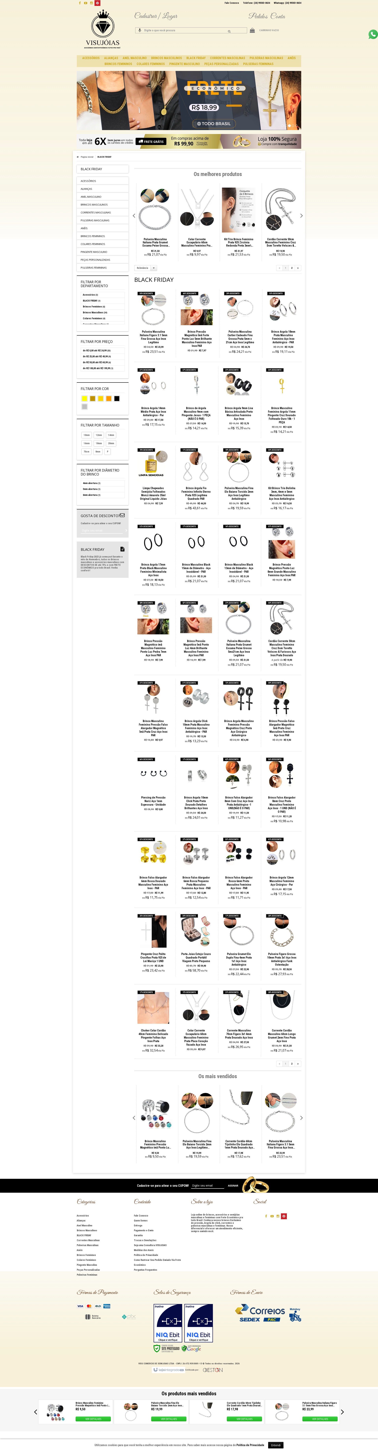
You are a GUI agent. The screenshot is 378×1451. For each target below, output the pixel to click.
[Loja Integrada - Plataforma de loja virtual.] (168, 1370)
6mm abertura (91, 495)
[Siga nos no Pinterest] (97, 3)
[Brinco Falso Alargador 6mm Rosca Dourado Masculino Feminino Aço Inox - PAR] (153, 869)
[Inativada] (168, 1323)
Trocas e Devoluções (145, 1240)
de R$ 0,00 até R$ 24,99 (97, 350)
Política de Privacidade (146, 1255)
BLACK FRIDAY (91, 300)
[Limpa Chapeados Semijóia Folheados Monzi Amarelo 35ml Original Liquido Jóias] (153, 478)
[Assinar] (126, 530)
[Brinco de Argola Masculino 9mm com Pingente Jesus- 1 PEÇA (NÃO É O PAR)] (196, 400)
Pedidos (257, 16)
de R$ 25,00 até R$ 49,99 (97, 356)
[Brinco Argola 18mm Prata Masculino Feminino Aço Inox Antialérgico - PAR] (283, 323)
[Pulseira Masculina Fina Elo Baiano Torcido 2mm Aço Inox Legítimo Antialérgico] (239, 480)
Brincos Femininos (94, 306)
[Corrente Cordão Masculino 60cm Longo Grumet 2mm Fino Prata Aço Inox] (282, 1022)
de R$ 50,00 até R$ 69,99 (97, 362)
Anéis (79, 1250)
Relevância (142, 268)
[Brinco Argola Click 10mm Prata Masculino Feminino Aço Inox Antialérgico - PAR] (196, 713)
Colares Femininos (94, 318)
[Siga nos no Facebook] (80, 3)
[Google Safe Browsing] (191, 1348)
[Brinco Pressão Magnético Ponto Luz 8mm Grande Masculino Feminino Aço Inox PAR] (282, 554)
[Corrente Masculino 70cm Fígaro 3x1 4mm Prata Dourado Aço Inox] (239, 1020)
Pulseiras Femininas (87, 1274)
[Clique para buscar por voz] (139, 30)
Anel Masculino (84, 1225)
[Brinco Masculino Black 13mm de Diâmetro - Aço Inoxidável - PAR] (239, 554)
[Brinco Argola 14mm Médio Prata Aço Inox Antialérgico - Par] (153, 398)
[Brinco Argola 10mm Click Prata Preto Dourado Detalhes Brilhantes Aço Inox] (196, 789)
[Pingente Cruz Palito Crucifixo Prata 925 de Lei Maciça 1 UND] (153, 944)
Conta (277, 16)
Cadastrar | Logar (155, 16)
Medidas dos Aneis (144, 1250)
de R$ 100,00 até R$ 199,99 (98, 368)
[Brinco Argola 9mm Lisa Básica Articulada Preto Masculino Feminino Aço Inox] (239, 400)
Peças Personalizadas (88, 1270)
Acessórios (90, 294)
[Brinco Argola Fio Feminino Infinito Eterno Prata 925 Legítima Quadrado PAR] (196, 480)
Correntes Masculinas (88, 1240)
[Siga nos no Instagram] (91, 3)
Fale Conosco (232, 3)
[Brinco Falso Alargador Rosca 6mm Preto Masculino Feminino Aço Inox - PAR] (239, 869)
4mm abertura (91, 483)
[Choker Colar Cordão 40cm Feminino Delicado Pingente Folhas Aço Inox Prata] (153, 1022)
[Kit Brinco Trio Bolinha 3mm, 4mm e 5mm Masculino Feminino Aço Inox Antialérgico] (282, 480)
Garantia (138, 1235)
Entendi (276, 1445)
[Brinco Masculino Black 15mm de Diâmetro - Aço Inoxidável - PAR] (196, 554)
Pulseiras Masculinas (87, 1245)
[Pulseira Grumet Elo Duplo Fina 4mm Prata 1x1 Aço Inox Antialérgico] (239, 946)
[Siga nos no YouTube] (272, 1216)
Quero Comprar (156, 339)
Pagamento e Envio (144, 1230)
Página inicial (87, 157)
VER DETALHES (93, 1419)
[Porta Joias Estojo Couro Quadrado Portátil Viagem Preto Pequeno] (196, 944)
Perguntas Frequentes (145, 1270)
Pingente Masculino (87, 1265)
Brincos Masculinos (95, 312)
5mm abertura (91, 489)
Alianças (81, 1220)
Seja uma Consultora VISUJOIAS (150, 1245)
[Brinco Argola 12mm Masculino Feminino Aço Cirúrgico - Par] (282, 867)
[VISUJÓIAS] (103, 29)
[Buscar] (229, 31)
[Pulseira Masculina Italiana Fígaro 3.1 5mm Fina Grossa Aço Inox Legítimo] (153, 323)
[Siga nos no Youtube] (86, 3)
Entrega (138, 1225)
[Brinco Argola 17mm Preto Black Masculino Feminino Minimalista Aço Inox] (153, 556)
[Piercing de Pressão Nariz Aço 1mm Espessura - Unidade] (153, 785)
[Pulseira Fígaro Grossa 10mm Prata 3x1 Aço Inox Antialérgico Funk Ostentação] (282, 946)
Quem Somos (140, 1220)
